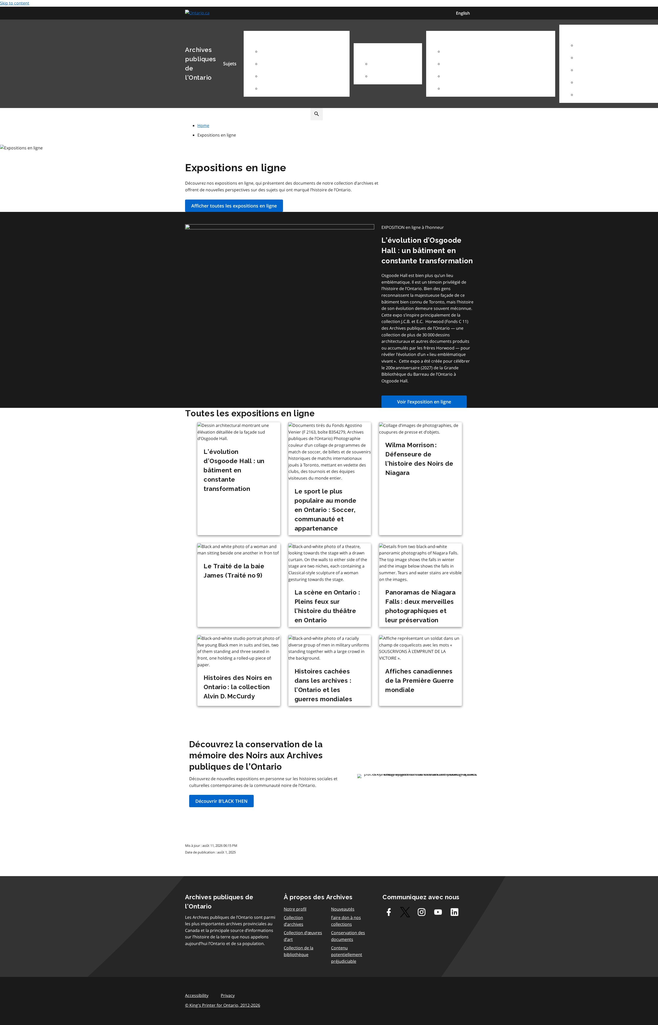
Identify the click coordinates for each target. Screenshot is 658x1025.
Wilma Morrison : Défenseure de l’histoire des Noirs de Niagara (419, 458)
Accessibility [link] (196, 995)
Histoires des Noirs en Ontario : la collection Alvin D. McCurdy (238, 687)
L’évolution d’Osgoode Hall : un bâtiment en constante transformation (427, 250)
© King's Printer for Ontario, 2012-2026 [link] (222, 1005)
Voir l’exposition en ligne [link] (424, 402)
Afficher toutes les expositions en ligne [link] (234, 206)
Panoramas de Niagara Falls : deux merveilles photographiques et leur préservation (420, 606)
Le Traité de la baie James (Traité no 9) (234, 570)
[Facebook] (388, 912)
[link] (198, 13)
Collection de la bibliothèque (298, 951)
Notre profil (295, 909)
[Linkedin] (454, 912)
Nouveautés (342, 909)
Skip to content (14, 3)
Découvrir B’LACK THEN (221, 801)
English (463, 13)
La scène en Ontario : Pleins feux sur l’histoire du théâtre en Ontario (327, 606)
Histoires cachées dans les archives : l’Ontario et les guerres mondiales (323, 685)
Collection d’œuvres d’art (303, 936)
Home (203, 125)
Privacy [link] (228, 995)
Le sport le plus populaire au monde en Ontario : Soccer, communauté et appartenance (326, 510)
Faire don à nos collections (346, 921)
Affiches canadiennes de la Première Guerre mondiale (419, 681)
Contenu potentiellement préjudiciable (346, 954)
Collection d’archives (293, 921)
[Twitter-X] (405, 912)
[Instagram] (421, 912)
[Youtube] (438, 912)
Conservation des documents (348, 936)
